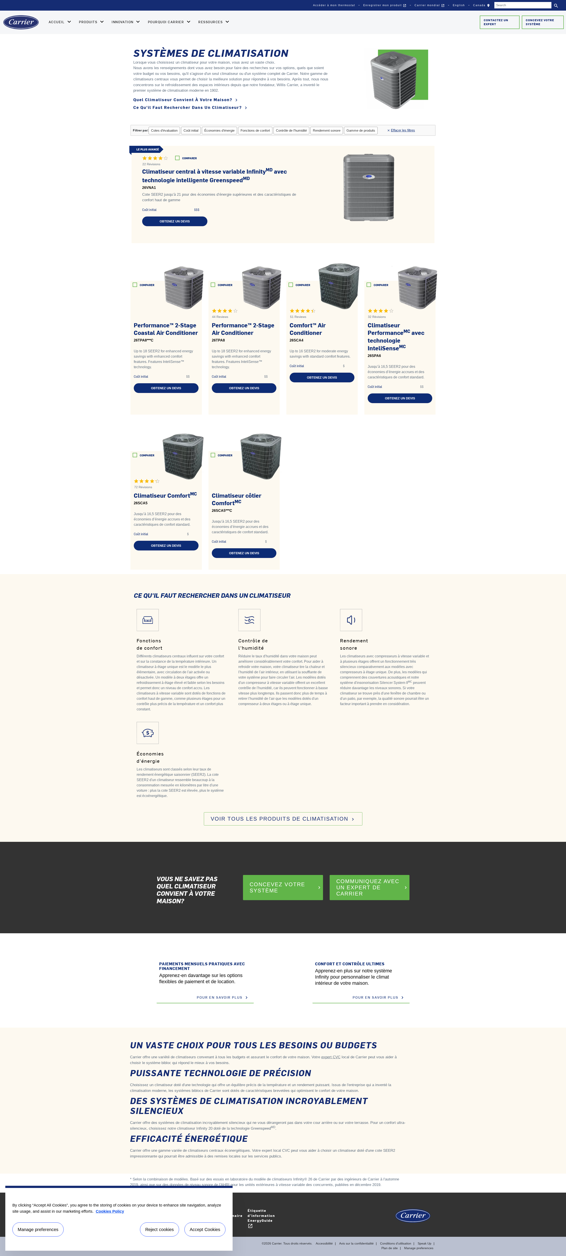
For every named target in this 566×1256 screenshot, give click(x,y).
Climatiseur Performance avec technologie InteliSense (396, 336)
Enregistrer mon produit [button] (384, 5)
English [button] (459, 5)
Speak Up (424, 1243)
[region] (119, 1218)
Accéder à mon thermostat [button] (334, 5)
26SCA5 (140, 503)
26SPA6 (374, 356)
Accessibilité (324, 1243)
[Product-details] (369, 183)
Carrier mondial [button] (430, 5)
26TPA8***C (143, 340)
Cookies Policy (110, 1211)
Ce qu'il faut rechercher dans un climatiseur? (191, 107)
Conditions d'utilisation (395, 1243)
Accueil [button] (57, 22)
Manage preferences (418, 1248)
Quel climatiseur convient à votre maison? (186, 100)
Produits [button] (88, 22)
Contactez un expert (496, 22)
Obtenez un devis (175, 221)
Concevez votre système (540, 22)
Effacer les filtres (402, 130)
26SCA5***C (222, 510)
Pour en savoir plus (223, 997)
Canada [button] (482, 6)
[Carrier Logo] (413, 1218)
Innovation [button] (123, 22)
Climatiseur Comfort (165, 495)
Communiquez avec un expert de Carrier (372, 887)
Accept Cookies (205, 1229)
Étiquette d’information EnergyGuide (261, 1218)
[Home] (21, 22)
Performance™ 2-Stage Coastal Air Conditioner (166, 329)
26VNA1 (149, 188)
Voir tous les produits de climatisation (283, 819)
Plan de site (389, 1248)
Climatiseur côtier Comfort (236, 499)
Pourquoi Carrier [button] (166, 22)
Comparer (189, 158)
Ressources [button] (211, 22)
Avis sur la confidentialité (356, 1243)
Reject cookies (159, 1229)
